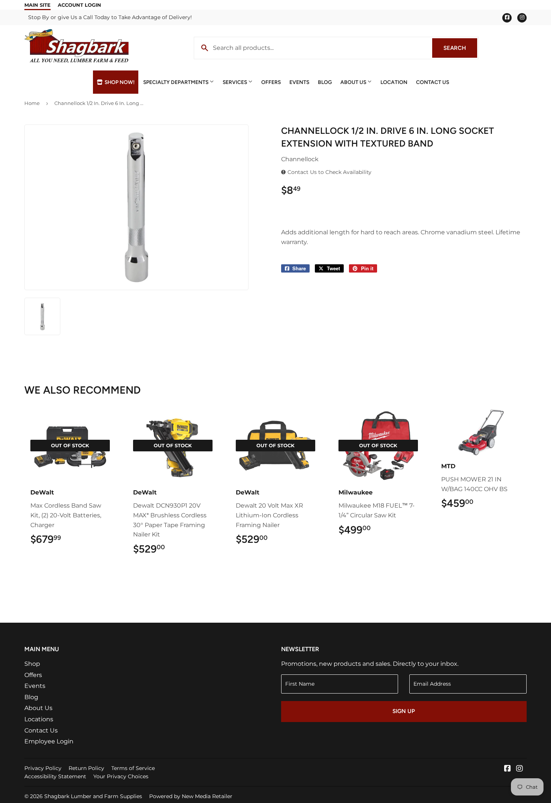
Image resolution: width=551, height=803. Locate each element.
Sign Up (403, 711)
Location (393, 82)
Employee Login (48, 741)
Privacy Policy (42, 768)
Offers (271, 82)
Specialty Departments (176, 82)
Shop (32, 663)
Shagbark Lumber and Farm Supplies (93, 796)
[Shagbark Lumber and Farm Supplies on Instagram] (519, 769)
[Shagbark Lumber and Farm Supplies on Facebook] (507, 769)
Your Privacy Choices (120, 776)
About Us (353, 82)
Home (32, 103)
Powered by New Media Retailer (190, 796)
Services (235, 82)
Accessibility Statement (55, 776)
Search (460, 48)
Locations (38, 719)
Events (299, 82)
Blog (325, 82)
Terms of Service (133, 768)
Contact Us (432, 82)
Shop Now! (119, 82)
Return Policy (86, 768)
